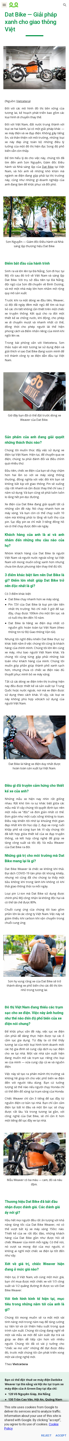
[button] (4, 5)
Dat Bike (48, 167)
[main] (34, 23)
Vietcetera (23, 101)
